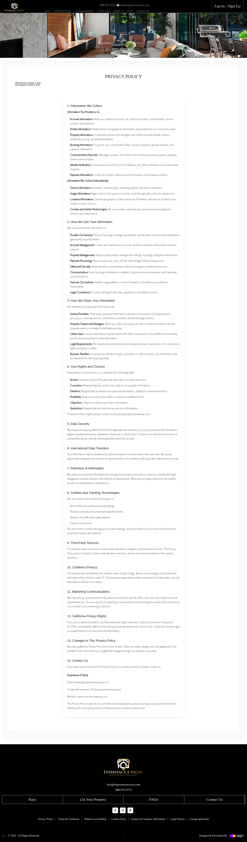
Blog (130, 11)
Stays (47, 11)
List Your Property (84, 11)
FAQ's (153, 799)
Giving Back (104, 11)
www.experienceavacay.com (92, 696)
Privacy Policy (45, 819)
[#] (123, 770)
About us (119, 11)
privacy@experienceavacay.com (133, 414)
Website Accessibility (95, 819)
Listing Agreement (199, 819)
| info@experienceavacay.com (132, 5)
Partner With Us (62, 11)
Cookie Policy (118, 819)
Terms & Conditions (68, 819)
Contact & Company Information (148, 819)
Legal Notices (177, 819)
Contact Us (143, 11)
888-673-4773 (107, 5)
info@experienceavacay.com (105, 689)
